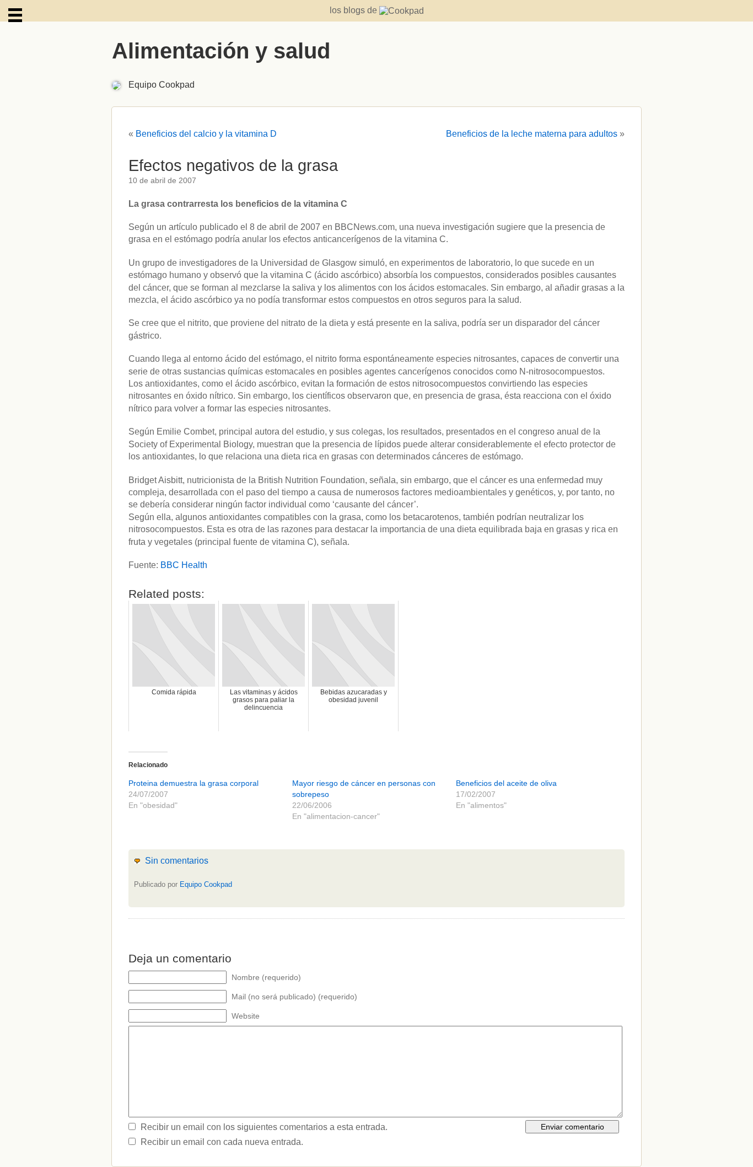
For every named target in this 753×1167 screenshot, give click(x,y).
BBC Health (183, 565)
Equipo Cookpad (161, 84)
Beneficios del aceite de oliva (506, 783)
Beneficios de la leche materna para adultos (531, 133)
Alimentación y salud (221, 51)
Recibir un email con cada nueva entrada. (222, 1142)
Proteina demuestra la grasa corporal (193, 783)
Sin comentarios (176, 860)
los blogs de (354, 10)
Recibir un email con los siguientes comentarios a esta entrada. (264, 1127)
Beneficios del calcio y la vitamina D (206, 133)
